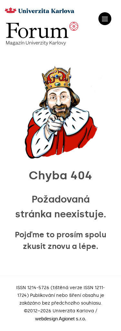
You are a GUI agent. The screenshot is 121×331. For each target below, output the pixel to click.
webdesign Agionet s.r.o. (60, 318)
